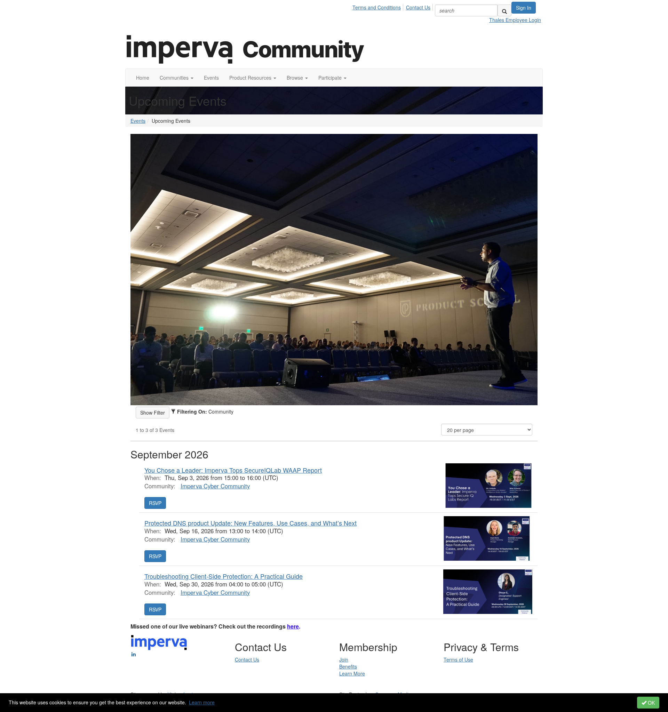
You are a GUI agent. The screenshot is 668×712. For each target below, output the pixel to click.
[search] (504, 10)
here (293, 626)
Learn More (352, 673)
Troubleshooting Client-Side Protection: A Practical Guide (223, 576)
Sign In (523, 7)
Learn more (202, 702)
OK (650, 702)
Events (137, 120)
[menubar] (393, 6)
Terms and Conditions (376, 7)
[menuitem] (378, 6)
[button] (176, 77)
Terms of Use (458, 659)
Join (343, 659)
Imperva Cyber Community (215, 486)
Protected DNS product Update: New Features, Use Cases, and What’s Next (250, 522)
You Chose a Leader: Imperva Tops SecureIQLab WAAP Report (233, 469)
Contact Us (418, 7)
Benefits (348, 666)
